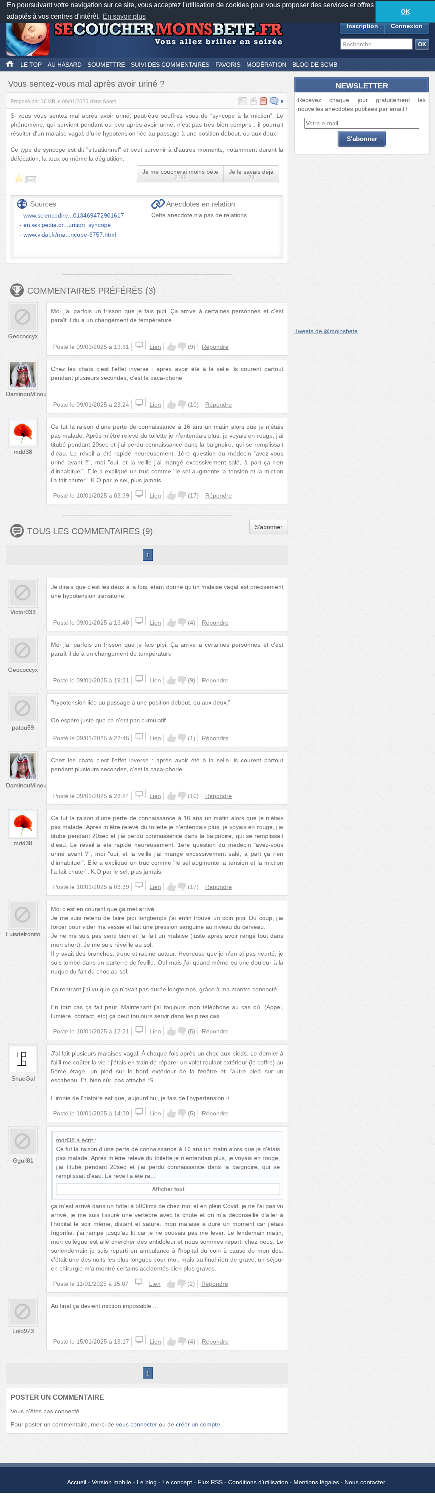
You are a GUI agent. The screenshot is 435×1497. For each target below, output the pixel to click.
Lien (155, 346)
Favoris (227, 64)
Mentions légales (316, 1482)
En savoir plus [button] (124, 16)
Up (171, 346)
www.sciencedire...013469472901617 (73, 215)
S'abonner (268, 527)
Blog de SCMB (314, 64)
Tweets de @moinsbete (326, 331)
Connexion (407, 26)
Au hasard (65, 64)
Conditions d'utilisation (258, 1482)
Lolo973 (23, 1330)
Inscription (362, 26)
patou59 (23, 727)
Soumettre (106, 64)
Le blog (147, 1482)
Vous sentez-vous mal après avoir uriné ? (86, 83)
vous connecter (136, 1424)
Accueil (76, 1482)
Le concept (177, 1482)
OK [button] (405, 11)
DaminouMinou (26, 394)
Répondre (215, 346)
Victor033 (23, 611)
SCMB (47, 102)
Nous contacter (365, 1482)
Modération (266, 64)
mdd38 (23, 451)
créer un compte (198, 1424)
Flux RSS (210, 1482)
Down (182, 346)
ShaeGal (23, 1078)
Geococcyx (23, 336)
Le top (31, 64)
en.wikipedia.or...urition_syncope (67, 224)
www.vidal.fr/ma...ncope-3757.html (69, 234)
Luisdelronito (23, 934)
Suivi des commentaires (170, 64)
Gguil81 (23, 1160)
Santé (109, 102)
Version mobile (111, 1482)
